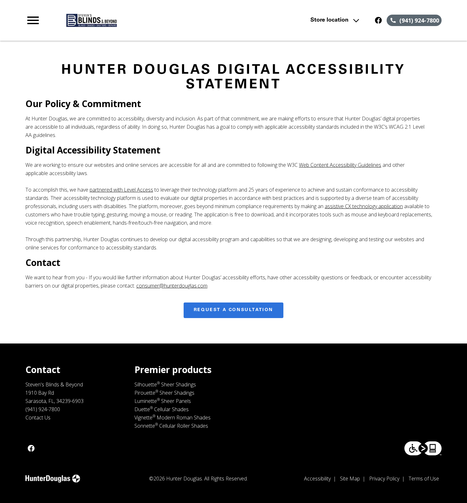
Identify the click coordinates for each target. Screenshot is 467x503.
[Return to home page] (150, 20)
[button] (33, 20)
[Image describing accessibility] (423, 448)
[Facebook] (378, 20)
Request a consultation (233, 310)
